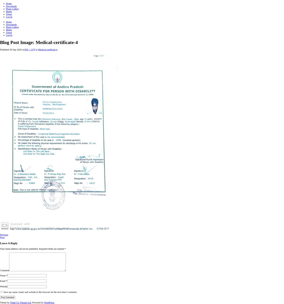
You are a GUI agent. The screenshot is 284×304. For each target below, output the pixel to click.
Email (3, 281)
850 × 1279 (29, 49)
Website (3, 286)
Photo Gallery (12, 9)
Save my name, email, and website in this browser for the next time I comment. (40, 292)
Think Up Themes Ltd (20, 302)
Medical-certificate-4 (47, 49)
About (9, 14)
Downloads (11, 6)
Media (9, 11)
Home (9, 3)
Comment (4, 270)
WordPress (49, 302)
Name (3, 275)
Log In (9, 17)
